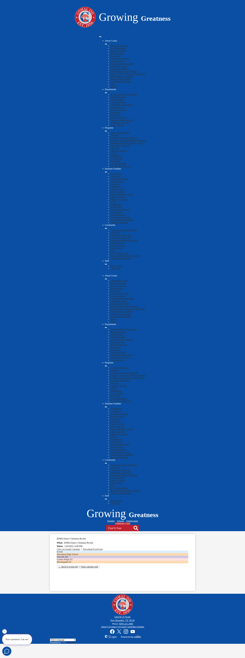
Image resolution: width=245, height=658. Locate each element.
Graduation (115, 176)
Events (60, 552)
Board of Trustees (118, 51)
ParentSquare (116, 204)
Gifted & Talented (118, 151)
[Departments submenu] (106, 92)
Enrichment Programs (120, 145)
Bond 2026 (115, 56)
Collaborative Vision (119, 58)
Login (113, 636)
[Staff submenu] (106, 264)
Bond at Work (116, 53)
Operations (115, 112)
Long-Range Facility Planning (124, 71)
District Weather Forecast (121, 194)
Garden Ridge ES (65, 559)
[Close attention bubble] (4, 631)
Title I (113, 84)
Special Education (118, 163)
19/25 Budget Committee (121, 76)
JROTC (114, 153)
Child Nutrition (117, 99)
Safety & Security (118, 117)
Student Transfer (117, 215)
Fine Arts (114, 148)
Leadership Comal (118, 66)
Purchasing (115, 115)
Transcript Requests (119, 222)
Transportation (116, 125)
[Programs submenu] (106, 131)
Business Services (118, 97)
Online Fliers (116, 248)
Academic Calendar (119, 179)
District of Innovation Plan (122, 64)
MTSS (113, 202)
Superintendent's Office (120, 81)
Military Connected (119, 199)
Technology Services (119, 122)
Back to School (117, 181)
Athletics (114, 135)
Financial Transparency (120, 79)
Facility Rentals (117, 243)
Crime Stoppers (117, 192)
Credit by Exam (117, 189)
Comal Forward (117, 61)
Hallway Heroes (117, 245)
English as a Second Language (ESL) (127, 143)
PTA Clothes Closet (119, 253)
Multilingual (115, 156)
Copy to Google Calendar (68, 549)
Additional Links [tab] (122, 523)
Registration (115, 174)
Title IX (113, 87)
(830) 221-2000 (126, 624)
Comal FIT (115, 232)
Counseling (115, 186)
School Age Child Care (120, 166)
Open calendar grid (89, 567)
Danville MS (62, 557)
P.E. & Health (116, 158)
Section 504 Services (119, 209)
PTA (112, 250)
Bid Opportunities (118, 48)
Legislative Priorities (119, 69)
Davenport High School (67, 554)
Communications (118, 102)
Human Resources (118, 110)
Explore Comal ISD (119, 46)
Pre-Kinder (115, 161)
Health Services (117, 107)
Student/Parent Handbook (122, 220)
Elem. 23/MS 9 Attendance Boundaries (127, 74)
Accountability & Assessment (123, 94)
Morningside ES (64, 562)
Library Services (117, 197)
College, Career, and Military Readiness (128, 140)
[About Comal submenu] (106, 44)
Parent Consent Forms (120, 217)
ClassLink (115, 184)
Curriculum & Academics (121, 105)
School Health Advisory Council (125, 255)
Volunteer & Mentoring (120, 258)
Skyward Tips (116, 212)
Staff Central (116, 266)
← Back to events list (68, 567)
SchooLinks (115, 207)
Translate (71, 642)
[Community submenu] (106, 228)
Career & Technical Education (124, 138)
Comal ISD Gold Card (120, 235)
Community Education (120, 238)
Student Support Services (121, 120)
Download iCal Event (93, 549)
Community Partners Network (123, 240)
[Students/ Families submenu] (106, 406)
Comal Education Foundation (123, 230)
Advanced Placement (119, 133)
